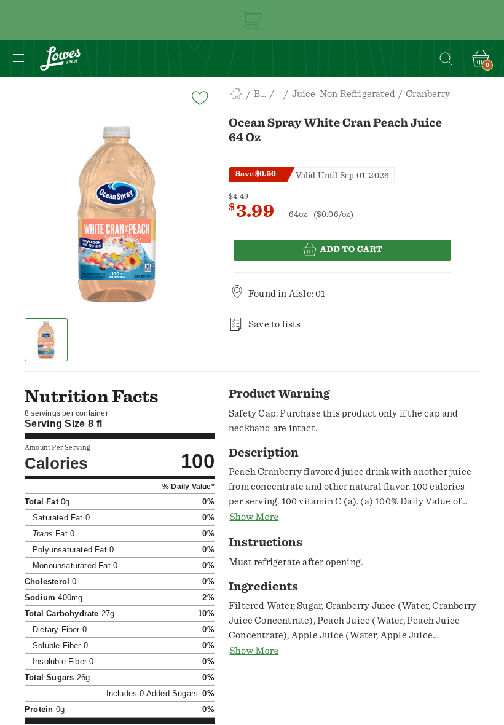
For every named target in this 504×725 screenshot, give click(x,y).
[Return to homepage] (60, 58)
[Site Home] (236, 94)
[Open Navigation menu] (18, 58)
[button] (46, 339)
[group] (117, 214)
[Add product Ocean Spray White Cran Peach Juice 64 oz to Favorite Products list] (199, 97)
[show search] (445, 58)
